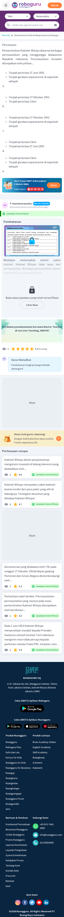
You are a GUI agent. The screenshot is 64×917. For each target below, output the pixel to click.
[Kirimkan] (8, 25)
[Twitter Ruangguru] (32, 902)
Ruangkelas (12, 783)
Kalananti (37, 767)
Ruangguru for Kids (16, 762)
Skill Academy (40, 752)
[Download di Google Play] (32, 708)
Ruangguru (11, 742)
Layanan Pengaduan (16, 850)
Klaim (53, 185)
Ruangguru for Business (18, 767)
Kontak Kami (12, 870)
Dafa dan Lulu (13, 752)
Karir (8, 886)
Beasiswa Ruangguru (17, 829)
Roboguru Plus (13, 747)
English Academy (42, 747)
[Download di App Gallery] (50, 726)
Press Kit (10, 875)
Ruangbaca (11, 778)
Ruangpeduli (12, 803)
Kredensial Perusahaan (18, 824)
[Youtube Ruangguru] (39, 902)
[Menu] (6, 5)
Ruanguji (10, 773)
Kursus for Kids (14, 757)
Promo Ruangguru (15, 839)
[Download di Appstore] (32, 726)
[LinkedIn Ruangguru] (46, 902)
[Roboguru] (26, 5)
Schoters (37, 762)
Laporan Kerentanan (16, 844)
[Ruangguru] (32, 670)
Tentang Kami (13, 865)
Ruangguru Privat (15, 798)
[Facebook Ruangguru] (25, 902)
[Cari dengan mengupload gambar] (55, 25)
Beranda (6, 35)
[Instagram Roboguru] (18, 902)
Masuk (54, 5)
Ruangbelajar (13, 788)
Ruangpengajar (14, 793)
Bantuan (10, 881)
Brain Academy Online (44, 742)
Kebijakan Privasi (15, 860)
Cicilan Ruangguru (15, 834)
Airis (8, 809)
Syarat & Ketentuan (16, 855)
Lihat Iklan (32, 305)
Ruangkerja (39, 757)
